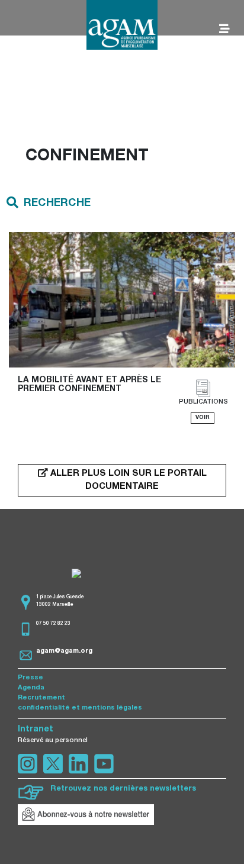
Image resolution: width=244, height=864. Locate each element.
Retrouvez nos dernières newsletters (123, 789)
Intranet (35, 730)
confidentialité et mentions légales (80, 708)
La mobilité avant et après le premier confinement (90, 385)
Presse (30, 678)
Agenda (31, 688)
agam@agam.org (64, 651)
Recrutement (41, 698)
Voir (202, 418)
